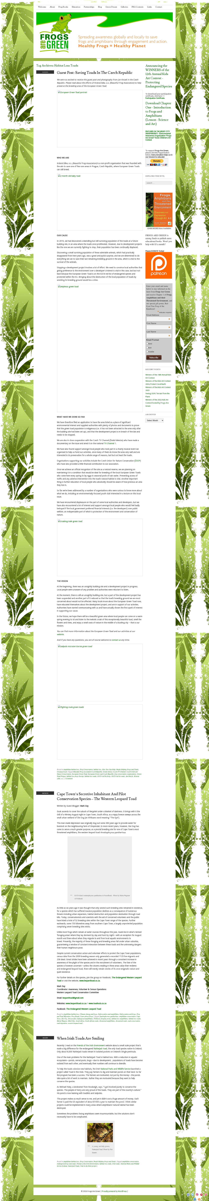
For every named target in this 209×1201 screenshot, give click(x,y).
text (149, 348)
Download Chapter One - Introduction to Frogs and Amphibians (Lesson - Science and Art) (158, 113)
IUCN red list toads (118, 776)
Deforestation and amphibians (108, 1014)
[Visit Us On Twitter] (192, 1196)
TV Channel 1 (110, 443)
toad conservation (134, 1021)
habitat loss (97, 769)
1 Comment (69, 778)
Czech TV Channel (119, 771)
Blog (100, 7)
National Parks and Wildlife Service (116, 1069)
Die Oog (64, 1018)
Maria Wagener (62, 1021)
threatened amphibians (107, 1021)
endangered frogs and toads (66, 1163)
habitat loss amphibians (120, 1018)
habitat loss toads (91, 776)
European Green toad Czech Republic (101, 774)
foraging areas (106, 1018)
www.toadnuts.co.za (97, 1003)
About (52, 7)
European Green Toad (79, 774)
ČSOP (137, 461)
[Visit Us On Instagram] (197, 1196)
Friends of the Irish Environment (91, 1045)
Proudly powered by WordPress (114, 1191)
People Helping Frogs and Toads (127, 769)
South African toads (92, 1021)
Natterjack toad (100, 1048)
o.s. (62, 778)
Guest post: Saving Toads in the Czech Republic (95, 72)
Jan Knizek (129, 776)
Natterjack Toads (73, 1166)
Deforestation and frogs (128, 1014)
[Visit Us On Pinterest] (201, 1196)
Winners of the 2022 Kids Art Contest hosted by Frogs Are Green (157, 403)
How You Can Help (108, 769)
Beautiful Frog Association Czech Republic (87, 771)
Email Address (158, 315)
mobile (151, 352)
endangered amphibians (85, 1018)
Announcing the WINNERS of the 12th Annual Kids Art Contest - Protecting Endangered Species (158, 76)
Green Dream (111, 7)
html (150, 344)
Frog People (75, 1016)
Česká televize (107, 771)
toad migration (62, 1023)
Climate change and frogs (88, 1014)
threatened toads (121, 1021)
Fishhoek (97, 1018)
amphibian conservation (127, 1016)
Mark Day (71, 1021)
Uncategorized (62, 771)
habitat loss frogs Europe (75, 776)
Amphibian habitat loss (71, 769)
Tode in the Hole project (88, 1166)
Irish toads (116, 1163)
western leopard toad (75, 1023)
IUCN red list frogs (104, 776)
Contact (158, 7)
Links (149, 7)
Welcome (42, 7)
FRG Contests (137, 7)
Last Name (158, 331)
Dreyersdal (72, 1018)
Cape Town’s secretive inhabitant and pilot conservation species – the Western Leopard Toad (96, 796)
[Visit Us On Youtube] (206, 1196)
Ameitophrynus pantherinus (109, 1016)
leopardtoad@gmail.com (73, 998)
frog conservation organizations (125, 774)
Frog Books (63, 7)
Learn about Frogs (86, 1016)
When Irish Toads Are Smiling (80, 1038)
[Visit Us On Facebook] (188, 1196)
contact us (116, 640)
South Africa (80, 1021)
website (60, 634)
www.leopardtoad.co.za (89, 980)
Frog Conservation (86, 769)
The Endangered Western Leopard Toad (83, 1009)
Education (76, 7)
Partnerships (89, 7)
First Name (158, 323)
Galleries (124, 7)
